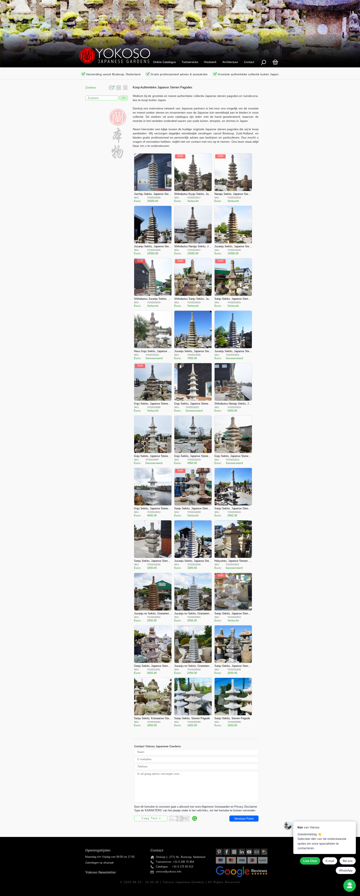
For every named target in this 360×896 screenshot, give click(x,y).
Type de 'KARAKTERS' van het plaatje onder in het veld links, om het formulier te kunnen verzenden (194, 810)
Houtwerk (210, 62)
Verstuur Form (244, 818)
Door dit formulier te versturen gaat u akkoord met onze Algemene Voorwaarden (182, 806)
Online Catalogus (164, 62)
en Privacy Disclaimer (244, 806)
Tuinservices (190, 62)
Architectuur (230, 62)
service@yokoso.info (168, 871)
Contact (249, 62)
